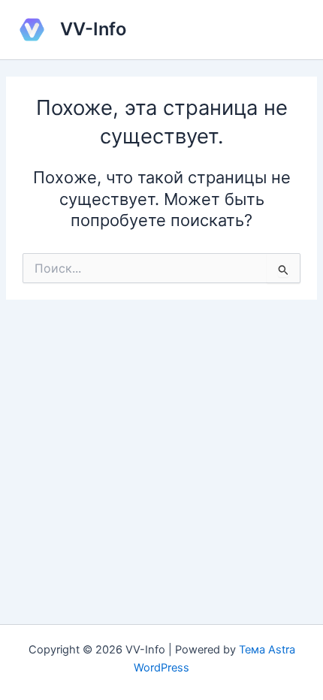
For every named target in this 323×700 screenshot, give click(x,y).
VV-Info (93, 29)
